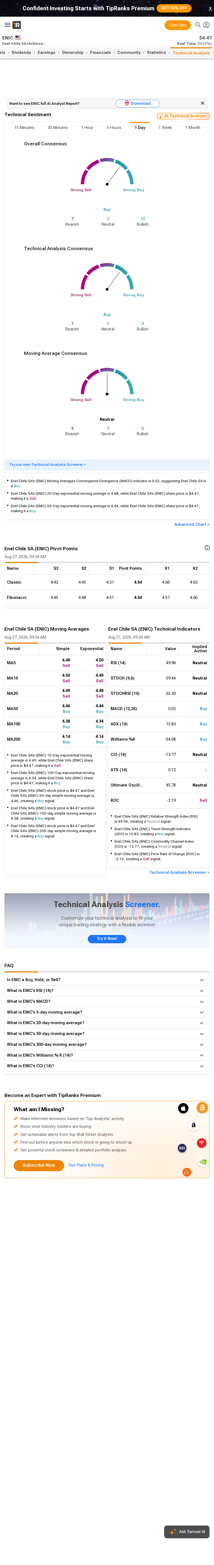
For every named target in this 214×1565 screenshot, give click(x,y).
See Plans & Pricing (86, 1165)
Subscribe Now (39, 1165)
